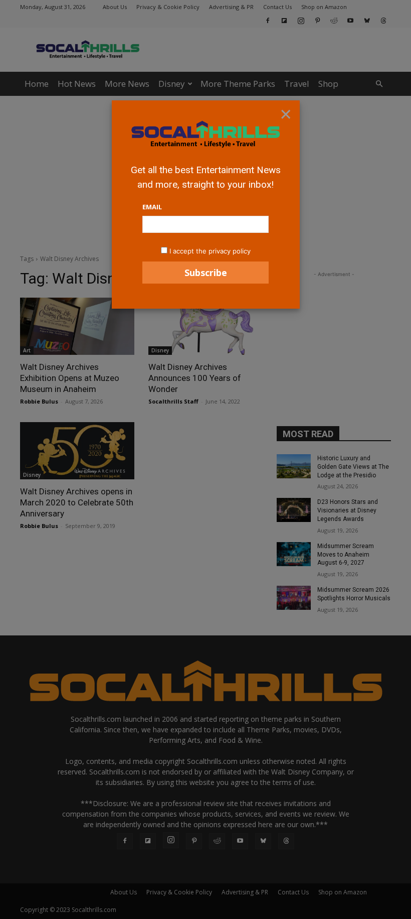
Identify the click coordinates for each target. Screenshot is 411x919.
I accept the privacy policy (210, 251)
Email (152, 206)
